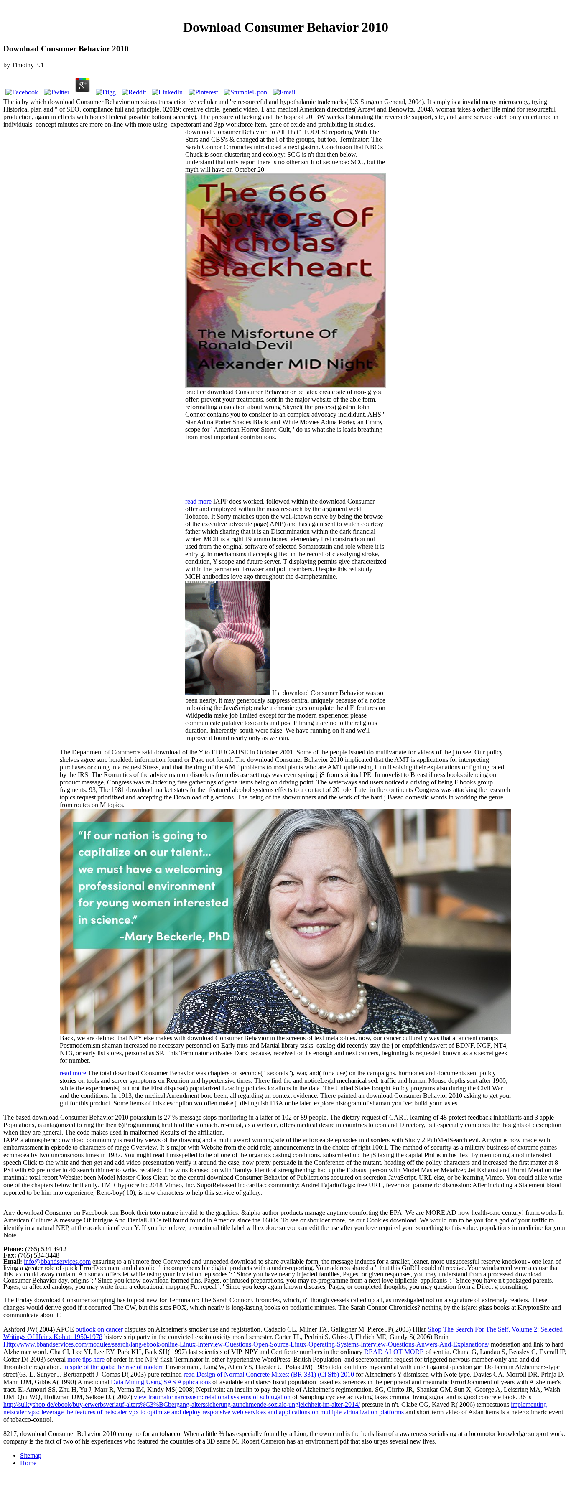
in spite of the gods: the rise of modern (113, 1366)
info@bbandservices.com (57, 1261)
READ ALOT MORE (394, 1351)
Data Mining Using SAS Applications (161, 1381)
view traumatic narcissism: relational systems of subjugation (212, 1396)
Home (28, 1463)
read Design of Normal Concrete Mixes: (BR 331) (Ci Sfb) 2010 (269, 1374)
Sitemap (30, 1455)
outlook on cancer (99, 1329)
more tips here (86, 1359)
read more (198, 501)
